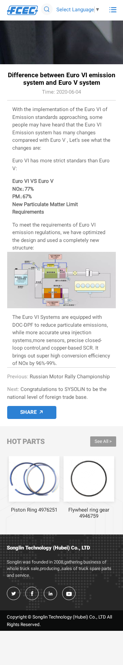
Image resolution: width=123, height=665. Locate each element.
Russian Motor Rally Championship (70, 377)
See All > (103, 441)
